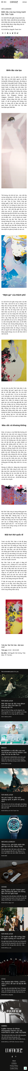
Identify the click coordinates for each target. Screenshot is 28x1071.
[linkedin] (10, 33)
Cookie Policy (14, 1068)
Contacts (14, 1063)
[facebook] (5, 33)
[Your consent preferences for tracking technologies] (25, 1068)
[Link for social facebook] (12, 1057)
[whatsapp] (15, 33)
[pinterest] (7, 33)
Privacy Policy (14, 1065)
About (14, 1060)
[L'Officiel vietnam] (14, 2)
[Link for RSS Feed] (15, 1057)
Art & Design (6, 9)
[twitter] (12, 33)
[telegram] (17, 33)
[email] (2, 33)
